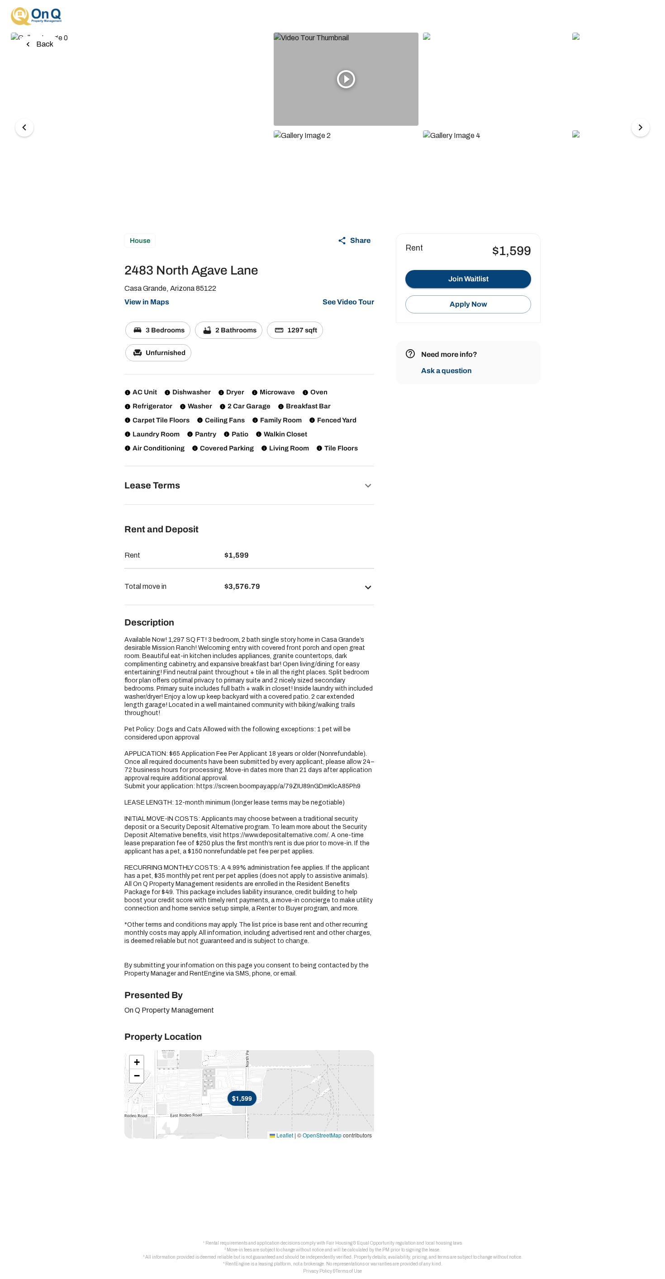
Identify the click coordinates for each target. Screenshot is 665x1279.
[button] (249, 485)
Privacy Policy (317, 1271)
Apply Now (468, 304)
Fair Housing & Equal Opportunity (360, 1243)
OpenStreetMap (322, 1135)
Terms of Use (349, 1271)
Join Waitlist (468, 279)
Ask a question (446, 370)
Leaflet (284, 1135)
